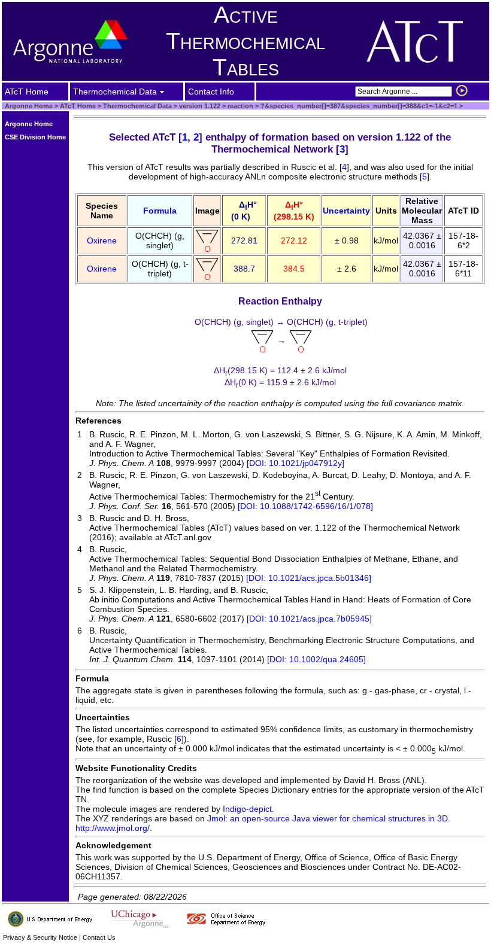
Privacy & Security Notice (40, 937)
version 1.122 (198, 105)
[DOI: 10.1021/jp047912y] (295, 463)
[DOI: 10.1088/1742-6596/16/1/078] (305, 506)
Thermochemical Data (137, 105)
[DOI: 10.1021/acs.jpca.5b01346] (308, 578)
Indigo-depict (247, 809)
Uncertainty (346, 210)
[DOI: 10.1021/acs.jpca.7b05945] (309, 618)
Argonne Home (29, 105)
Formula (160, 210)
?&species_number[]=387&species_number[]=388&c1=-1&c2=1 (358, 105)
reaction (239, 105)
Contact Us (99, 937)
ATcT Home (78, 105)
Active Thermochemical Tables (245, 41)
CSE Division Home (35, 137)
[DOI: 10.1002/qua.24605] (316, 659)
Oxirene (102, 240)
